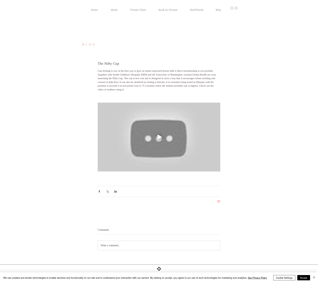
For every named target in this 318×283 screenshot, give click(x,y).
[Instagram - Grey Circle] (236, 8)
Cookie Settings (284, 277)
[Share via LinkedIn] (115, 191)
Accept (303, 277)
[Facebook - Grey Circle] (232, 8)
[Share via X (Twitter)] (107, 191)
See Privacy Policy (257, 277)
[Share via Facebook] (99, 191)
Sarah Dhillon (120, 26)
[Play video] (159, 137)
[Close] (314, 277)
